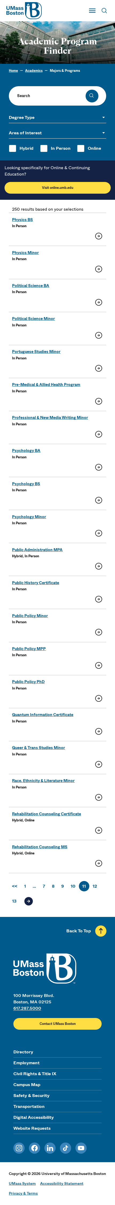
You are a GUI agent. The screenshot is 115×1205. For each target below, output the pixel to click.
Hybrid (26, 148)
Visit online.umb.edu (57, 187)
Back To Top (78, 931)
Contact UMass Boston (58, 1023)
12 (95, 886)
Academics (34, 70)
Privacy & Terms (23, 1193)
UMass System (22, 1183)
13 (14, 901)
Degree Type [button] (21, 117)
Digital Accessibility (33, 1117)
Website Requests (32, 1128)
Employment (26, 1063)
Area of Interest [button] (25, 133)
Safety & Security (31, 1095)
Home (13, 70)
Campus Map (26, 1085)
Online (94, 148)
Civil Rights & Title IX (34, 1074)
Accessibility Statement (61, 1183)
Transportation (29, 1106)
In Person (61, 148)
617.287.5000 (27, 1008)
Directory (23, 1052)
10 (73, 886)
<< (14, 886)
